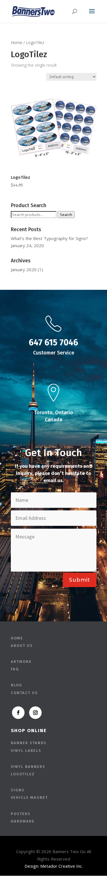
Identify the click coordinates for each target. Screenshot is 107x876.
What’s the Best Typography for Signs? (49, 238)
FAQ (15, 669)
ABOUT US (22, 645)
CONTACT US (24, 693)
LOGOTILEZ (23, 774)
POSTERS (21, 814)
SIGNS (18, 790)
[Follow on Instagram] (35, 712)
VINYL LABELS (26, 750)
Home (16, 42)
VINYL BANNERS (28, 766)
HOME (17, 638)
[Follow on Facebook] (18, 712)
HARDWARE (23, 821)
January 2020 (24, 269)
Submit (79, 580)
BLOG (16, 685)
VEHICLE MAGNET (29, 797)
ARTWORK (21, 661)
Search (66, 214)
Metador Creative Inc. (61, 866)
